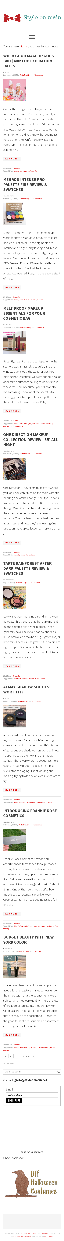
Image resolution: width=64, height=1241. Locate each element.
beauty (16, 171)
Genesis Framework (23, 1236)
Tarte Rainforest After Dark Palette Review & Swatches (27, 568)
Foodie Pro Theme (29, 1233)
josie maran (36, 424)
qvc (22, 426)
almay (16, 802)
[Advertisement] (25, 1127)
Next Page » (27, 1056)
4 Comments (36, 701)
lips (53, 424)
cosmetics (23, 171)
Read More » (11, 159)
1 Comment (38, 454)
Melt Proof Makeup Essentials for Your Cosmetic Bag (24, 313)
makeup (31, 171)
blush (35, 926)
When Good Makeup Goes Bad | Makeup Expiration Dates (28, 60)
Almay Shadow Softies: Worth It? (27, 689)
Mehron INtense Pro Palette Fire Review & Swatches (25, 184)
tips (36, 171)
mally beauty (15, 426)
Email (9, 1089)
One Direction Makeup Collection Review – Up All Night (30, 439)
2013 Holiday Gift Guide (23, 926)
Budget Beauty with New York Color (28, 939)
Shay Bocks (45, 1233)
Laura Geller (46, 424)
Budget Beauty (25, 1047)
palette (31, 679)
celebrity (17, 555)
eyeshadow (41, 802)
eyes (29, 424)
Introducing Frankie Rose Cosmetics (30, 813)
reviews (37, 679)
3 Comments (38, 75)
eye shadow (32, 300)
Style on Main (32, 15)
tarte (43, 679)
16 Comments (35, 583)
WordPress (49, 1236)
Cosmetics (16, 168)
